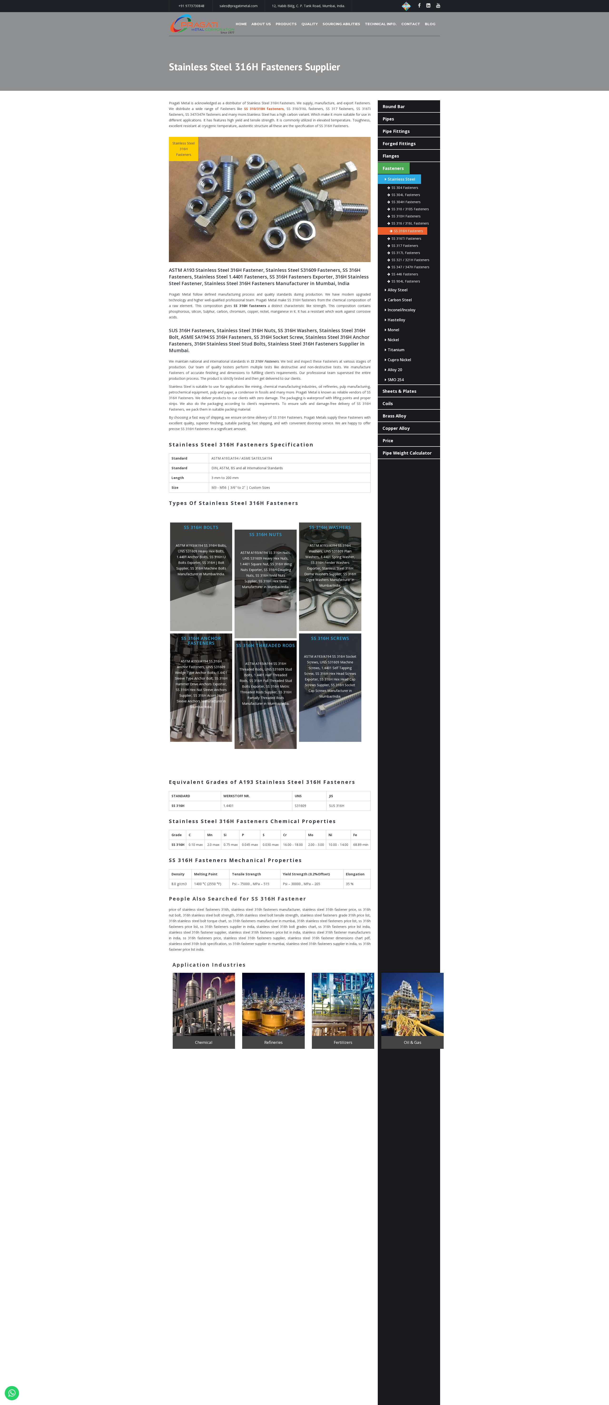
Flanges (391, 156)
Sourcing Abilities (341, 24)
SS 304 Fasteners (405, 187)
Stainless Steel (401, 179)
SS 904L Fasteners (406, 281)
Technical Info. (381, 24)
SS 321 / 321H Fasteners (410, 260)
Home (241, 24)
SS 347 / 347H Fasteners (410, 267)
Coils (388, 403)
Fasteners (393, 168)
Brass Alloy (394, 416)
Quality (309, 24)
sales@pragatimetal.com (239, 6)
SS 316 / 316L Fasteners (410, 223)
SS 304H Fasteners (406, 202)
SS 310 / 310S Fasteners (410, 209)
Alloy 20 (395, 369)
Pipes (388, 119)
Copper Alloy (396, 428)
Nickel (393, 339)
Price (388, 440)
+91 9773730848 (191, 6)
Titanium (396, 349)
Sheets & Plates (399, 391)
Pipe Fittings (396, 131)
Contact (410, 24)
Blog (430, 24)
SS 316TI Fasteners (406, 238)
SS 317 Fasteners (405, 245)
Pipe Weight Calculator (407, 453)
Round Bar (394, 106)
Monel (393, 329)
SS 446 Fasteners (405, 274)
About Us (261, 24)
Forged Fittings (399, 143)
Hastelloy (396, 319)
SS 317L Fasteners (406, 252)
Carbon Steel (400, 299)
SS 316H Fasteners (408, 231)
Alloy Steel (398, 290)
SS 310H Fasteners (406, 216)
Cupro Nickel (399, 359)
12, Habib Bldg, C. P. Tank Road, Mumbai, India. (308, 6)
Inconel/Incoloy (402, 309)
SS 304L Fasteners (406, 194)
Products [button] (286, 24)
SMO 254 (396, 379)
